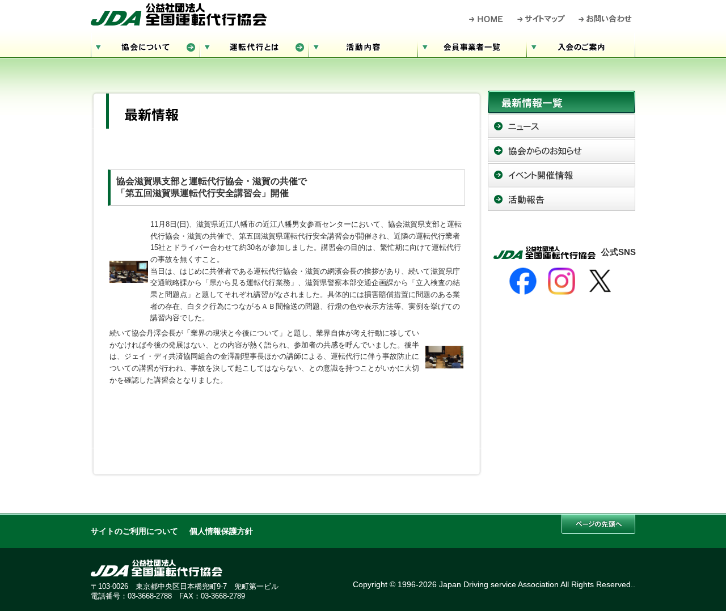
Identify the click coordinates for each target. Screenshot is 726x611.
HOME (486, 19)
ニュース (561, 126)
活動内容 (363, 45)
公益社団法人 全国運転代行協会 (179, 14)
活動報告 (561, 199)
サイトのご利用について (134, 531)
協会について (145, 45)
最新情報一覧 (561, 102)
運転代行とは (254, 45)
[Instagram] (561, 281)
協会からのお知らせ (561, 150)
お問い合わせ (605, 19)
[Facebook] (523, 281)
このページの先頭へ (598, 524)
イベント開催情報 (561, 174)
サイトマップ (541, 19)
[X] (600, 281)
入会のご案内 (580, 45)
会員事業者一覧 (471, 45)
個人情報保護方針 (221, 531)
